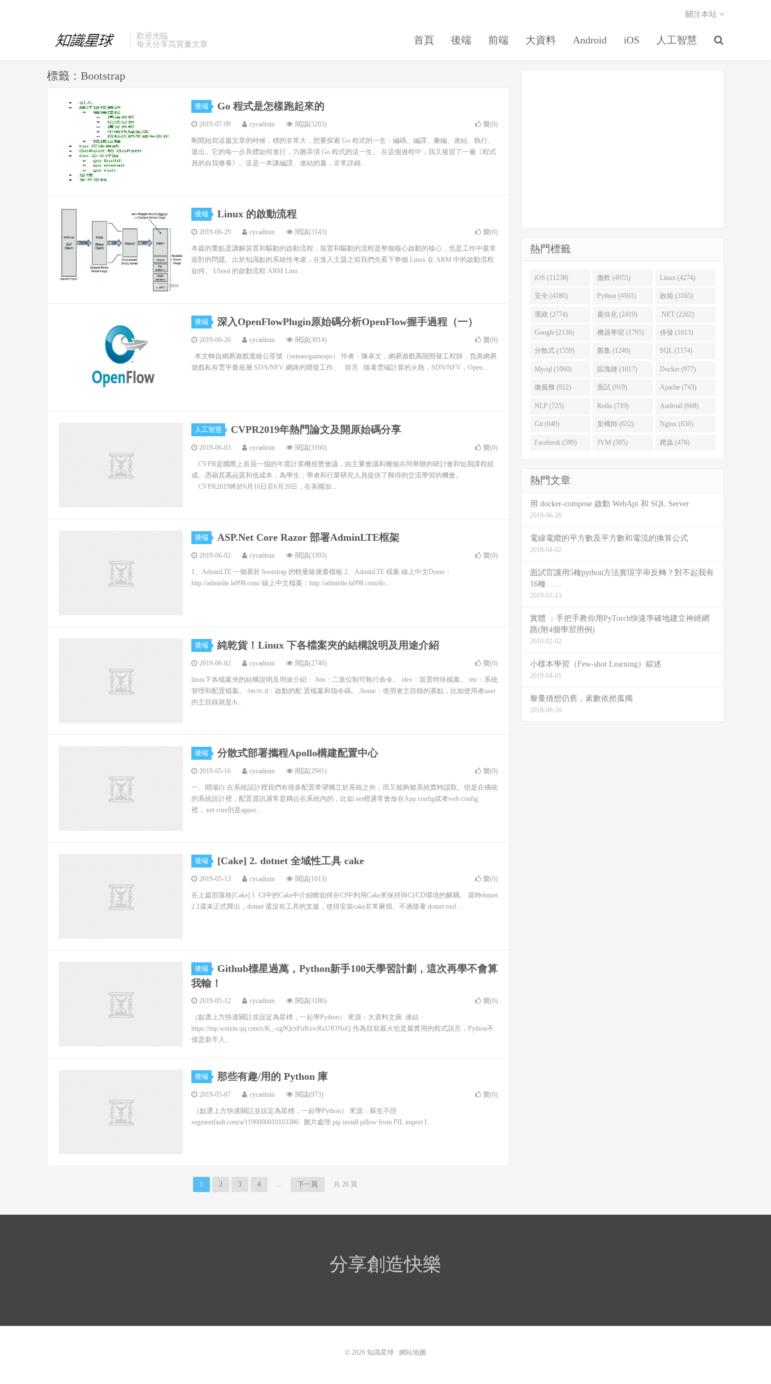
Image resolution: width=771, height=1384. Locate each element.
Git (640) (547, 424)
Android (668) (679, 406)
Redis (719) (613, 406)
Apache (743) (678, 387)
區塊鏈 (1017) (617, 369)
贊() (490, 124)
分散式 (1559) (555, 350)
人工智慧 (676, 40)
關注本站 (702, 14)
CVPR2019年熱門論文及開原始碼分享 (316, 429)
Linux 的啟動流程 (257, 214)
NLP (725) (549, 406)
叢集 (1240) (613, 350)
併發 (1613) (676, 332)
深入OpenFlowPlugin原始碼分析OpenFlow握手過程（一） (347, 321)
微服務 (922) (553, 387)
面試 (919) (612, 387)
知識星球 (85, 40)
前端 (498, 40)
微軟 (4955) (613, 278)
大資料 (540, 40)
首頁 (424, 40)
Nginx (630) (676, 424)
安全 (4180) (551, 296)
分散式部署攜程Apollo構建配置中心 (297, 753)
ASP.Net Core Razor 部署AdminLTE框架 (308, 537)
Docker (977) (678, 369)
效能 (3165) (676, 296)
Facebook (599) (556, 442)
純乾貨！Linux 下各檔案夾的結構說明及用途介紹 (328, 645)
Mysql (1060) (553, 369)
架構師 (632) (615, 424)
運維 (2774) (551, 314)
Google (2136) (554, 332)
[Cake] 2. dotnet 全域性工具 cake (290, 860)
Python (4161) (616, 296)
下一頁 (307, 1184)
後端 (461, 40)
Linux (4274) (677, 278)
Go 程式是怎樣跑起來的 (271, 106)
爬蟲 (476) (675, 442)
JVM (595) (612, 442)
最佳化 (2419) (617, 314)
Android (590, 40)
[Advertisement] (623, 149)
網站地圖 (412, 1352)
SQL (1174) (676, 350)
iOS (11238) (551, 278)
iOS (631, 40)
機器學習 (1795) (620, 332)
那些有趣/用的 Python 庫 (272, 1076)
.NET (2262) (677, 314)
